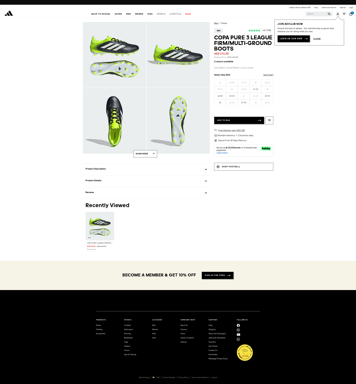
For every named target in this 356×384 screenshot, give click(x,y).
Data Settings (144, 377)
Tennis (126, 350)
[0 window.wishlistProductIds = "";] (344, 14)
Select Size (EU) (222, 75)
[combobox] (319, 14)
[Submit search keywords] (329, 14)
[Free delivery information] (215, 130)
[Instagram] (238, 330)
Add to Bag (223, 120)
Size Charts (213, 346)
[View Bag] (351, 14)
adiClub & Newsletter (217, 338)
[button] (101, 14)
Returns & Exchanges (217, 334)
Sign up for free (215, 275)
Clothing (99, 329)
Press (183, 334)
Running (127, 334)
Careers (184, 329)
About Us (184, 325)
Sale (154, 338)
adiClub (183, 342)
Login (351, 7)
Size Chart (268, 75)
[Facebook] (238, 325)
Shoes (224, 23)
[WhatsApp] (238, 339)
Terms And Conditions (199, 377)
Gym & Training (130, 354)
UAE (158, 377)
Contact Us (213, 350)
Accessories (100, 334)
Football (127, 325)
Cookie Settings (169, 377)
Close (317, 39)
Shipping (212, 329)
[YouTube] (238, 334)
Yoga (126, 342)
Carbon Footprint (187, 338)
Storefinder (213, 354)
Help (210, 325)
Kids (154, 334)
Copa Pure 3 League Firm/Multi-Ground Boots (107, 243)
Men (216, 23)
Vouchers (212, 342)
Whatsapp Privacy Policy (218, 359)
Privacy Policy (183, 377)
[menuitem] (101, 14)
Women (155, 329)
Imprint (214, 377)
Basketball (128, 338)
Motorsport (128, 329)
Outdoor (127, 346)
